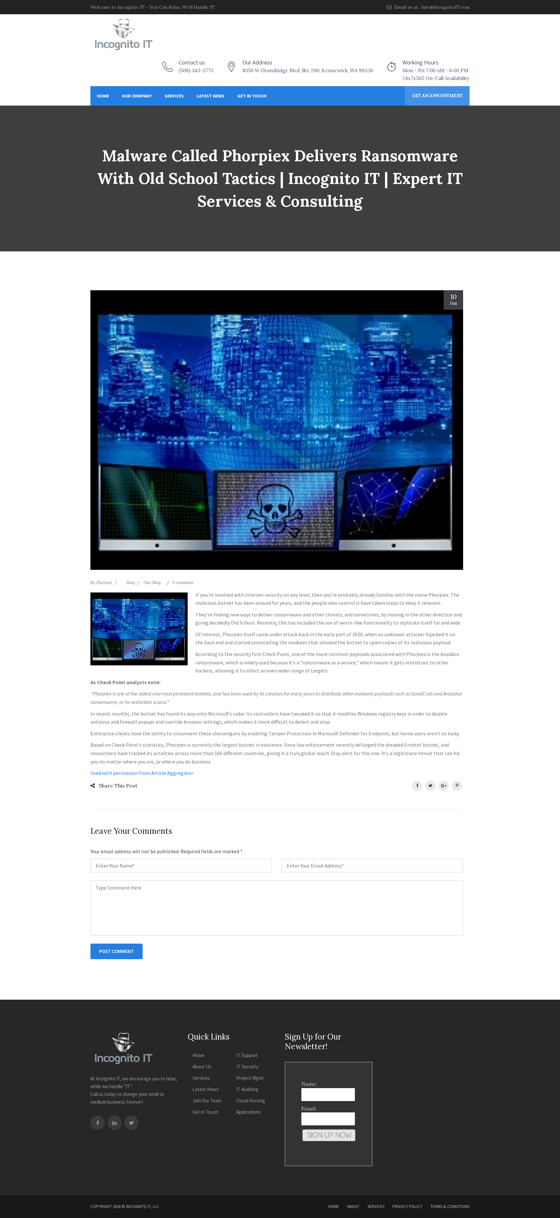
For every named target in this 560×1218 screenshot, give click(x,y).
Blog (130, 582)
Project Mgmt (250, 1078)
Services (174, 96)
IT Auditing (247, 1089)
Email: (309, 1108)
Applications (248, 1112)
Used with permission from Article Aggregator (141, 773)
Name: (309, 1083)
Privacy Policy (407, 1206)
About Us (201, 1066)
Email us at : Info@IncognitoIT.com (431, 7)
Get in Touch (251, 96)
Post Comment (116, 951)
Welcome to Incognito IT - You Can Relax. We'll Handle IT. (153, 7)
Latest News (210, 96)
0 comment (182, 582)
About (353, 1206)
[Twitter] (131, 1123)
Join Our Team (206, 1100)
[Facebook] (97, 1123)
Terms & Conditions (450, 1206)
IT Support (247, 1055)
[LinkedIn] (114, 1123)
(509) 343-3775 (196, 70)
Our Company (137, 96)
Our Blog (152, 582)
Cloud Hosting (250, 1100)
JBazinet (104, 582)
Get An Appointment (437, 95)
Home (103, 96)
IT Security (247, 1066)
